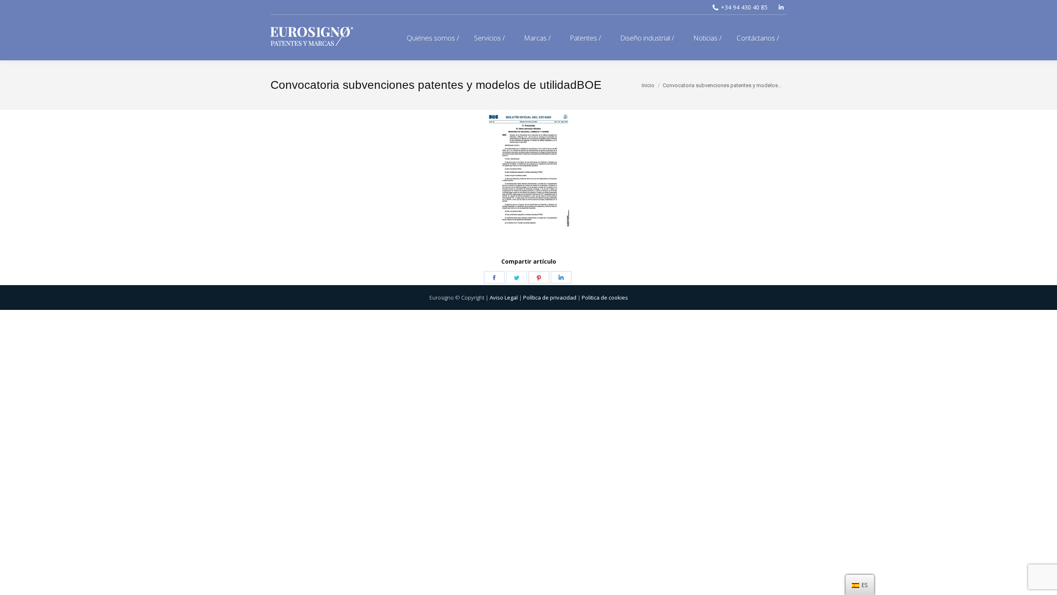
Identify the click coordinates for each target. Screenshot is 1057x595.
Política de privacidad (549, 297)
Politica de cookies (605, 297)
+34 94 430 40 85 (744, 7)
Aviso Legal (504, 297)
